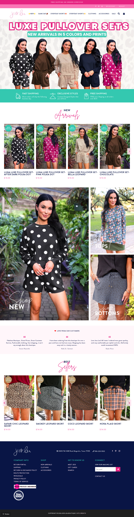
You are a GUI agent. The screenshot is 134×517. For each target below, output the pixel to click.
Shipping (17, 467)
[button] (119, 14)
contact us (100, 476)
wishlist (122, 6)
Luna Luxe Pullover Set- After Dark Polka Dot (19, 173)
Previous (5, 151)
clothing (45, 467)
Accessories (46, 470)
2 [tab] (66, 86)
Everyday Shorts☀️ (77, 14)
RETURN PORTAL (20, 464)
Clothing (92, 14)
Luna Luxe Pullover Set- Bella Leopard (83, 173)
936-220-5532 (100, 451)
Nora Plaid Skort (110, 424)
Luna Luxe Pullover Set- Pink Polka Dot (51, 173)
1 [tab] (63, 86)
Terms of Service (21, 481)
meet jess (72, 464)
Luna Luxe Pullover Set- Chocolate (114, 173)
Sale (114, 14)
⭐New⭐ (32, 14)
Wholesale (18, 476)
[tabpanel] (67, 54)
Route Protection (21, 473)
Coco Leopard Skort (80, 424)
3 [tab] (68, 86)
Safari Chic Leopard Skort (16, 425)
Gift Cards (72, 467)
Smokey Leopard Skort (50, 424)
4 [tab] (71, 86)
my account (110, 6)
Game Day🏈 (43, 14)
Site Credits (81, 513)
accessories (104, 14)
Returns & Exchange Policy (25, 470)
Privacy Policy (20, 479)
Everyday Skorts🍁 (59, 14)
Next (129, 151)
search (71, 470)
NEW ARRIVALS (46, 464)
